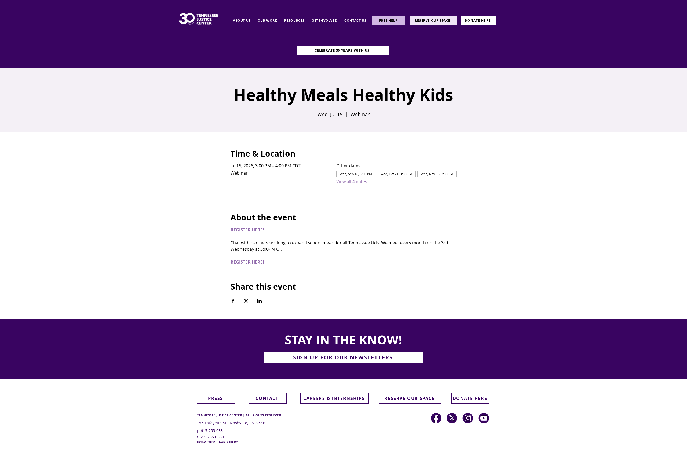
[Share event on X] (246, 301)
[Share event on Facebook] (233, 301)
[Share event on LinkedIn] (259, 301)
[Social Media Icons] (467, 418)
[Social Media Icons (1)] (452, 418)
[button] (241, 20)
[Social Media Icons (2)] (436, 418)
